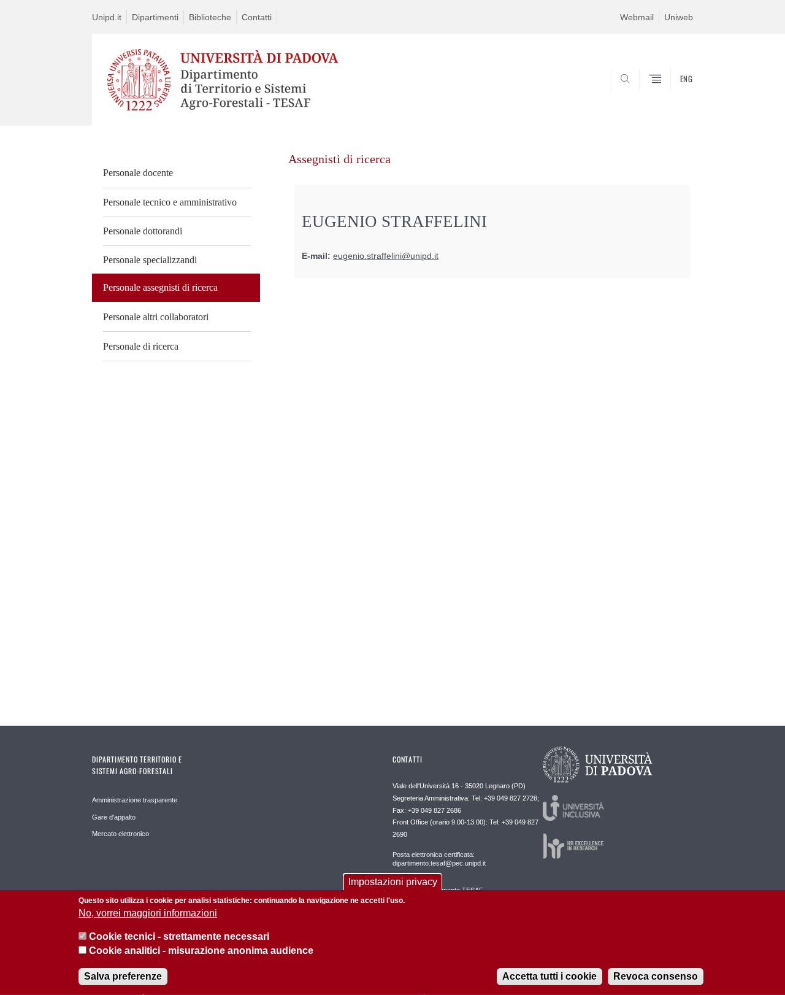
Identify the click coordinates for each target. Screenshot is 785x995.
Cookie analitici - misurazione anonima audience (201, 951)
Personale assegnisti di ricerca (160, 287)
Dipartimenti (155, 17)
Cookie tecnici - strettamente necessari (179, 937)
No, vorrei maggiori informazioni (147, 914)
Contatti (257, 17)
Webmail (637, 17)
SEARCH (671, 96)
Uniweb (678, 17)
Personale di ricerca (140, 346)
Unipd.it (106, 17)
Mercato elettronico (120, 833)
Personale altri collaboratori (156, 317)
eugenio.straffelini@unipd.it (385, 256)
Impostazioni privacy (392, 882)
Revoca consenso (655, 976)
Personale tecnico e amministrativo (170, 202)
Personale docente (138, 172)
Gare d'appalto (114, 817)
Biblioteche (210, 17)
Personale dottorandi (142, 231)
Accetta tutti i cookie (549, 976)
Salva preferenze (123, 976)
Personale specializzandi (150, 260)
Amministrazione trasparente (134, 800)
